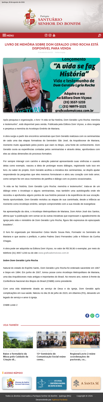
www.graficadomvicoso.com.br (53, 253)
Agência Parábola (59, 399)
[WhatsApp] (92, 316)
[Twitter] (97, 316)
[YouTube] (53, 35)
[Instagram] (50, 35)
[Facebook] (46, 35)
